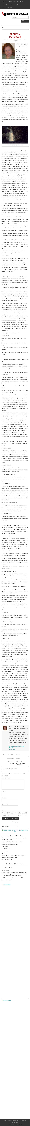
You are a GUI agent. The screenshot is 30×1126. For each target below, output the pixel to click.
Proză (11, 754)
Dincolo (11, 763)
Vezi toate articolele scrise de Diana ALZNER (16, 746)
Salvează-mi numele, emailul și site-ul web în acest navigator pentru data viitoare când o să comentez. (15, 814)
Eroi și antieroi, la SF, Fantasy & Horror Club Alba (13, 835)
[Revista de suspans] (15, 14)
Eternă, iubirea (5, 846)
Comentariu (6, 778)
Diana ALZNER (17, 39)
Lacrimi (11, 868)
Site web (5, 804)
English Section (7, 7)
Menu (4, 27)
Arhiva (4, 1)
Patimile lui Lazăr (5, 848)
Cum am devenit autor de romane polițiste (14, 877)
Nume (4, 791)
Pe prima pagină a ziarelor (20, 764)
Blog (18, 4)
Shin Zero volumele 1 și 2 (7, 859)
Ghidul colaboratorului (16, 1)
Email (4, 798)
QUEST (3, 853)
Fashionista (11, 1124)
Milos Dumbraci (5, 880)
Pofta (11, 880)
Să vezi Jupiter (5, 851)
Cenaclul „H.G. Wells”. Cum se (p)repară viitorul (12, 842)
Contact (12, 4)
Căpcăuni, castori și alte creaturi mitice (10, 844)
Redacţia (5, 4)
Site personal (12, 749)
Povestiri (6, 754)
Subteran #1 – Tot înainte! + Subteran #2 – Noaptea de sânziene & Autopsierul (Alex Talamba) (13, 856)
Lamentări (7, 870)
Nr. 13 (17, 754)
